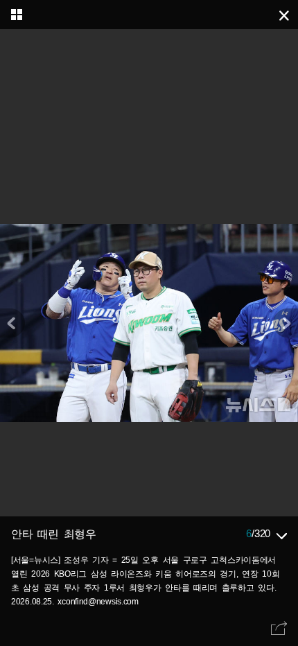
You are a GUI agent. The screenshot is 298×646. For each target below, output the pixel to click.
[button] (285, 323)
